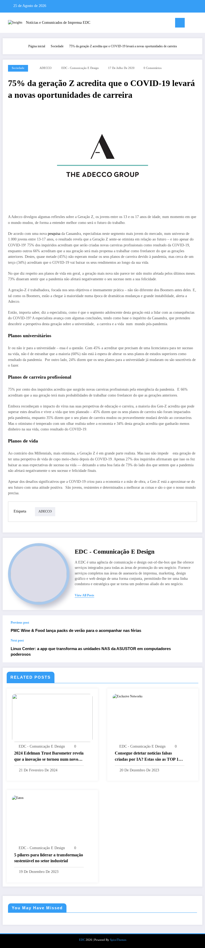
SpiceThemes (118, 939)
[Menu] (180, 23)
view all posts (84, 595)
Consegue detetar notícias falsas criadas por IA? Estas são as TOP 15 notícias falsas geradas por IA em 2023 (149, 756)
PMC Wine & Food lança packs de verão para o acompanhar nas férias (76, 630)
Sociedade (18, 68)
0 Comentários (152, 68)
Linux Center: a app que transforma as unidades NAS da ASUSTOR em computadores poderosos (91, 651)
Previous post (20, 622)
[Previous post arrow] (192, 627)
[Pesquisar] (191, 24)
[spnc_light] (199, 23)
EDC (82, 939)
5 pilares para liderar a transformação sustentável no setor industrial (48, 858)
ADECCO (46, 68)
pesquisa (54, 234)
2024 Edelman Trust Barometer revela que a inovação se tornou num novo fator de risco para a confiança (49, 756)
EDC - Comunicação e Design (80, 68)
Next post (17, 640)
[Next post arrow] (192, 650)
